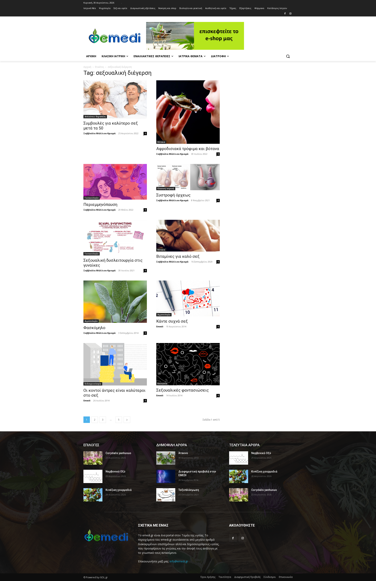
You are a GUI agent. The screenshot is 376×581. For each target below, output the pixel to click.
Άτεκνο (183, 453)
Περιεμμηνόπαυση (100, 204)
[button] (288, 56)
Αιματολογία (91, 321)
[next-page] (127, 419)
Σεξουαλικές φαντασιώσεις (182, 390)
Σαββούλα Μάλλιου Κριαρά (99, 133)
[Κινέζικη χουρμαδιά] (92, 494)
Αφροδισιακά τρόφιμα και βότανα (187, 148)
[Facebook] (285, 14)
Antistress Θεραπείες (95, 116)
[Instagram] (290, 14)
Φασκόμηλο (94, 327)
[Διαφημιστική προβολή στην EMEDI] (165, 476)
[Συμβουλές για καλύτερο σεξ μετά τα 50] (115, 99)
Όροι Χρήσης (208, 577)
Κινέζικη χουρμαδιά (119, 489)
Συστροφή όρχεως (173, 195)
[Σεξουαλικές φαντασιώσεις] (188, 364)
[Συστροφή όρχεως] (188, 177)
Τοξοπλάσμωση (188, 489)
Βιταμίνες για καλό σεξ (178, 256)
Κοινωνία (162, 383)
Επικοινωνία (286, 577)
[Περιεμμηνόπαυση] (115, 182)
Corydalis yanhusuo (118, 453)
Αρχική (87, 67)
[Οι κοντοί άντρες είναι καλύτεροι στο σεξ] (115, 364)
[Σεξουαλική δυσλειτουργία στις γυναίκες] (115, 237)
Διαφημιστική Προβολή (247, 577)
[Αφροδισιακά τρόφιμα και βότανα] (188, 112)
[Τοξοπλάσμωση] (165, 494)
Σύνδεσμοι (270, 577)
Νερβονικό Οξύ (115, 471)
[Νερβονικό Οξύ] (92, 476)
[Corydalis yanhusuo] (92, 458)
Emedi (159, 326)
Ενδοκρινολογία (93, 383)
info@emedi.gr (179, 561)
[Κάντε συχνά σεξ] (188, 298)
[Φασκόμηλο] (115, 302)
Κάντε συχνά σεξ (172, 321)
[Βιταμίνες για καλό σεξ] (188, 236)
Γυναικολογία (92, 197)
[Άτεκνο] (165, 458)
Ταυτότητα (225, 577)
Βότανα (161, 142)
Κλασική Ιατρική (165, 188)
